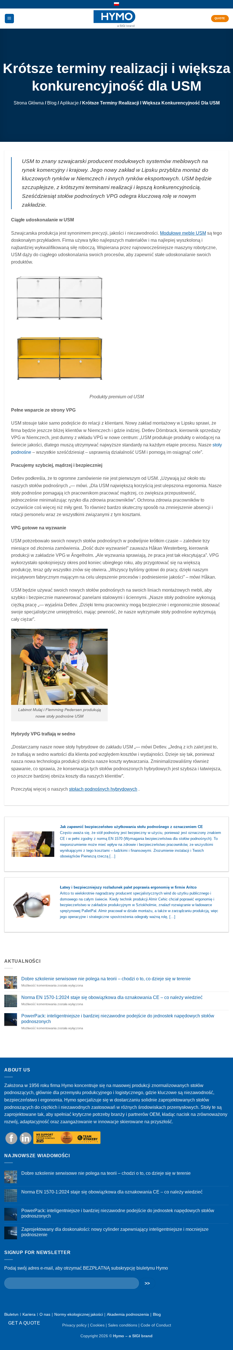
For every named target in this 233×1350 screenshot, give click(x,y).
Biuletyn (11, 1314)
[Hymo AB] (114, 18)
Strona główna (29, 102)
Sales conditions (122, 1325)
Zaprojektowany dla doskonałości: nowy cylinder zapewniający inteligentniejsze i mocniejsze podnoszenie (115, 1232)
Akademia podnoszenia (128, 1314)
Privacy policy (74, 1325)
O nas (44, 1314)
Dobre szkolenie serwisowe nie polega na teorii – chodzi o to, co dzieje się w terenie (106, 978)
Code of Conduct (156, 1325)
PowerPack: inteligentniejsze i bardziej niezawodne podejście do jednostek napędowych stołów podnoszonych (117, 1018)
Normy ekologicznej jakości (78, 1314)
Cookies (97, 1325)
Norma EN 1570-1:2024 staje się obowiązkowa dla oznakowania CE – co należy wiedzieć (112, 997)
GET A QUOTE (24, 1323)
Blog (52, 102)
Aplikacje (69, 102)
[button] (9, 18)
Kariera (29, 1314)
